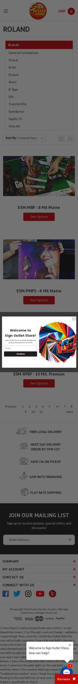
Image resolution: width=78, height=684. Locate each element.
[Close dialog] (73, 319)
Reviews (64, 679)
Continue (20, 354)
